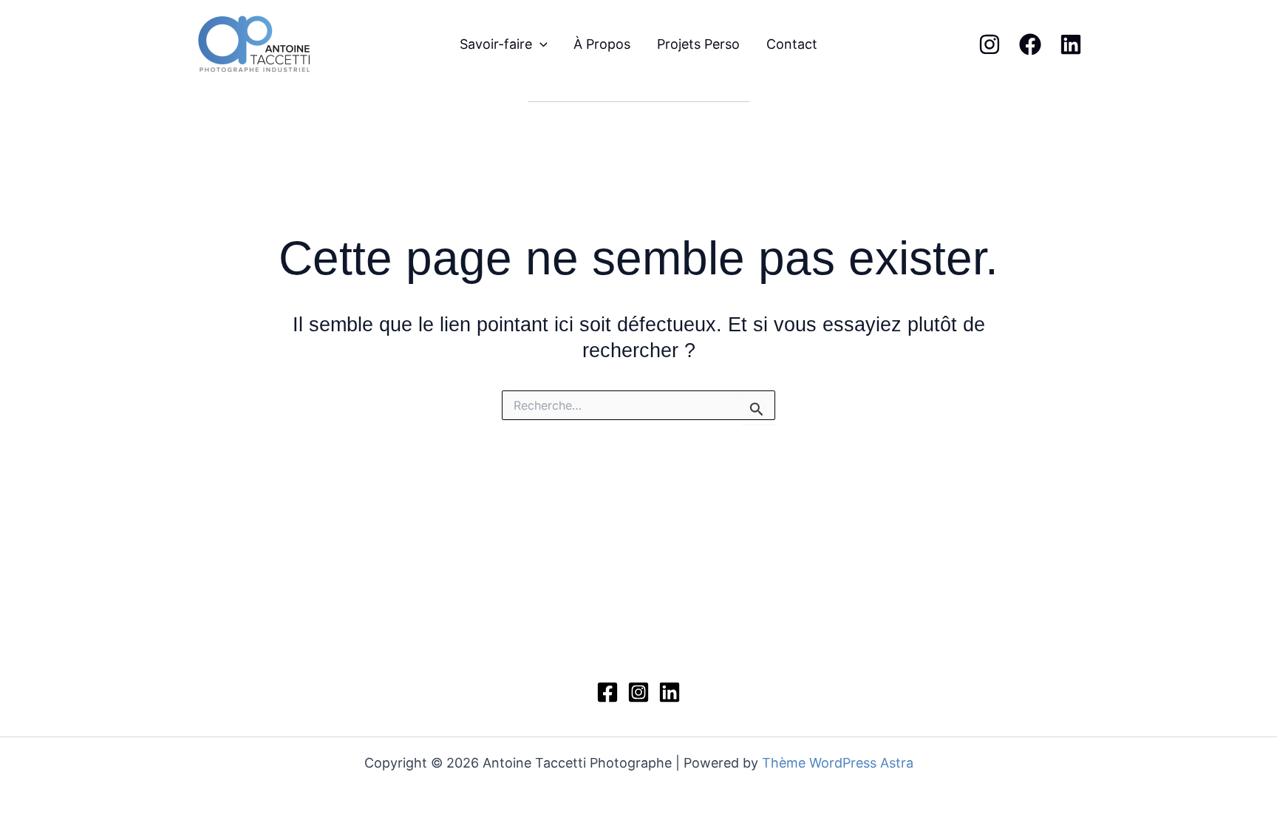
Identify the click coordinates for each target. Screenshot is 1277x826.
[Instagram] (989, 44)
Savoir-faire (496, 44)
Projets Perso (698, 44)
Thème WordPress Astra (837, 763)
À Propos (601, 44)
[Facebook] (1030, 44)
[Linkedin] (1071, 44)
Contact (791, 44)
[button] (540, 44)
